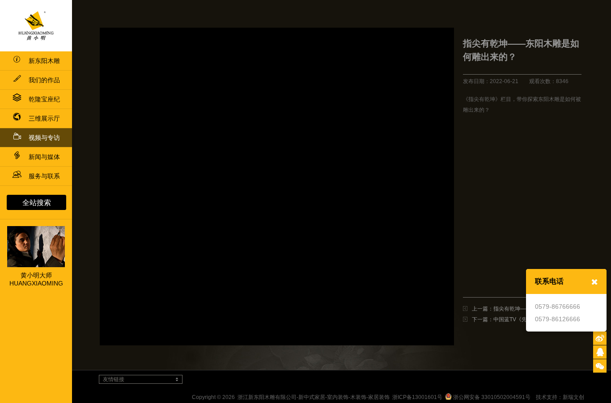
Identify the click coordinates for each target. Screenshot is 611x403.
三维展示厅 (44, 118)
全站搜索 (36, 202)
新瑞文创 (573, 397)
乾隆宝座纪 (44, 99)
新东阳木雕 (44, 60)
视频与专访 (44, 137)
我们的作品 (44, 80)
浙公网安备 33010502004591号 (491, 397)
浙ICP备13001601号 (417, 397)
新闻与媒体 (44, 156)
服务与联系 (44, 176)
